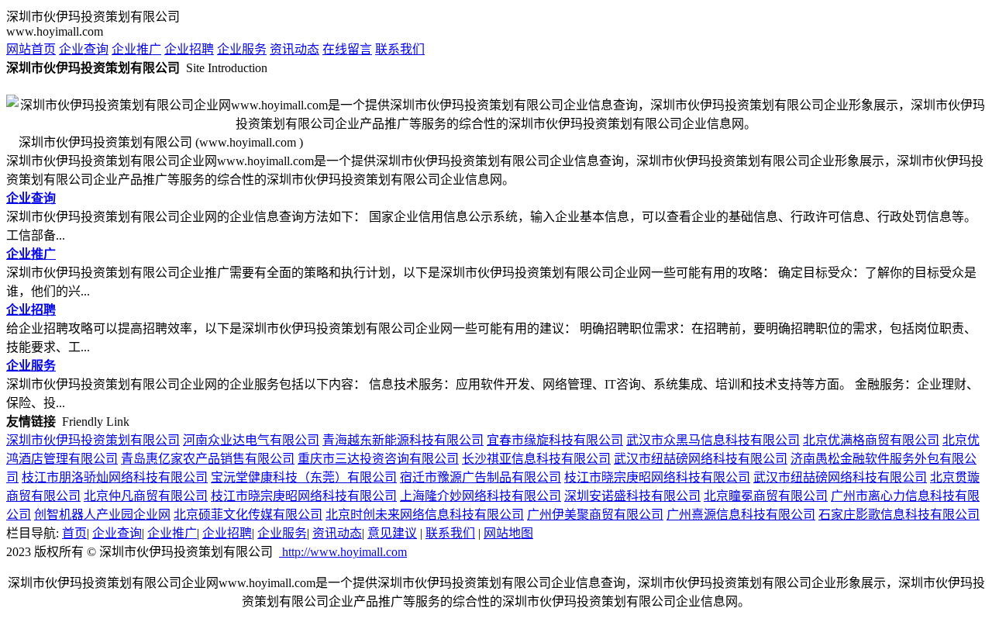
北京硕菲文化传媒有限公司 (248, 514)
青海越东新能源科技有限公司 (403, 440)
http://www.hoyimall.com (343, 551)
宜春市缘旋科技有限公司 (555, 440)
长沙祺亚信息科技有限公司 (536, 458)
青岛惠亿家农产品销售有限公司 (207, 458)
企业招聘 (189, 49)
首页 (74, 533)
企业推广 (136, 49)
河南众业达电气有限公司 (251, 440)
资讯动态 (294, 49)
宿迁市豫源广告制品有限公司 (480, 477)
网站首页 (31, 49)
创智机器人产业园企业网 (102, 514)
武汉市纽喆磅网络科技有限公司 (700, 458)
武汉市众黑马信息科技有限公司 (713, 440)
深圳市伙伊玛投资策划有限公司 (93, 440)
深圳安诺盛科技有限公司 (632, 496)
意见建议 (392, 533)
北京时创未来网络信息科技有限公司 (425, 514)
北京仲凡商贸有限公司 (146, 496)
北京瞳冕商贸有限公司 (766, 496)
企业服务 (242, 49)
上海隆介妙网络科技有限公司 (480, 496)
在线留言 (347, 49)
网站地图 (508, 533)
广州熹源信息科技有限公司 (740, 514)
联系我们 (400, 49)
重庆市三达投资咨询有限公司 (378, 458)
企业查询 (83, 49)
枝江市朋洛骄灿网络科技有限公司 (115, 477)
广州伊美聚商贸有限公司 (595, 514)
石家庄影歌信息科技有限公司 (899, 514)
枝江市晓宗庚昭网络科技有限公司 (657, 477)
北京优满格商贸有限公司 (871, 440)
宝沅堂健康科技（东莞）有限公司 (304, 477)
